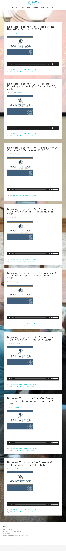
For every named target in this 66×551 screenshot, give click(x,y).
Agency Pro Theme (24, 548)
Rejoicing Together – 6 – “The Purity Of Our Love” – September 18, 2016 (32, 149)
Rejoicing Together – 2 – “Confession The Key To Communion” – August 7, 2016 (30, 401)
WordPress (52, 548)
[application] (33, 64)
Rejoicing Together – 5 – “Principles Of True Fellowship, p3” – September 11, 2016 (32, 211)
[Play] (9, 64)
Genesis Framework (40, 548)
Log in (59, 548)
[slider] (55, 63)
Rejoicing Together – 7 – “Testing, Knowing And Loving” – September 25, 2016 (31, 86)
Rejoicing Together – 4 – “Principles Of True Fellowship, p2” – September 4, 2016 (32, 275)
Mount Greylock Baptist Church (33, 2)
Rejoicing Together (32, 69)
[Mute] (52, 64)
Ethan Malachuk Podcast (21, 69)
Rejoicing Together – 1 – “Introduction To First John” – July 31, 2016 (31, 463)
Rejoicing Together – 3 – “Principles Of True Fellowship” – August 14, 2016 (32, 338)
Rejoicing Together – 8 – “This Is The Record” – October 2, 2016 (30, 28)
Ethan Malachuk (20, 71)
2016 (14, 69)
